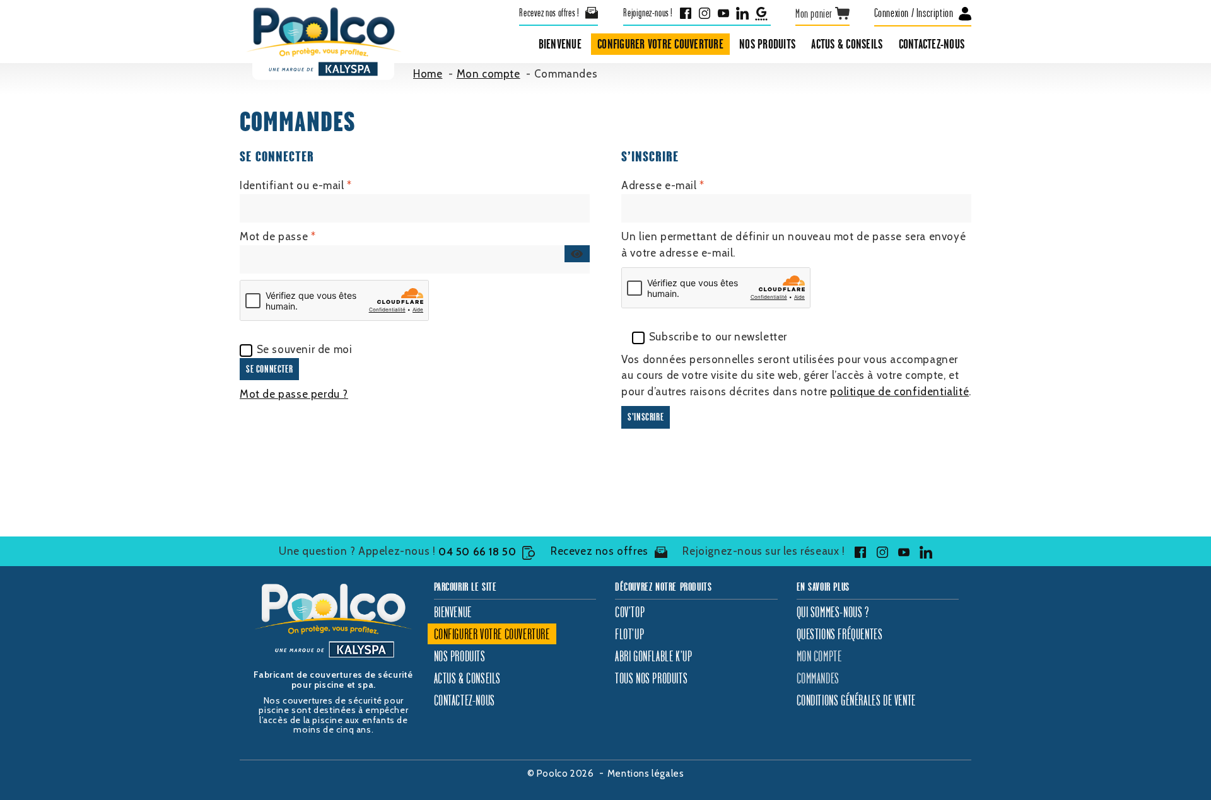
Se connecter (269, 369)
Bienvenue (560, 44)
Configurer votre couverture (660, 44)
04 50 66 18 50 (477, 551)
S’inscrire (646, 417)
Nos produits (767, 44)
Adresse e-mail (690, 185)
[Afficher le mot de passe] (577, 253)
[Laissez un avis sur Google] (761, 12)
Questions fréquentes (840, 633)
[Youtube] (723, 12)
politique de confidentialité (899, 391)
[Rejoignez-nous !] (857, 552)
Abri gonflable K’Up (653, 655)
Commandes (818, 678)
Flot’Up (629, 633)
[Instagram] (704, 12)
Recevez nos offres (599, 551)
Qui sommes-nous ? (833, 611)
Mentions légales (645, 773)
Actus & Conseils (846, 44)
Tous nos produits (651, 678)
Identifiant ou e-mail (323, 185)
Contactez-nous (932, 44)
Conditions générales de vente (856, 700)
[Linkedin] (742, 12)
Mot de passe (305, 236)
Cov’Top (630, 611)
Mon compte (819, 655)
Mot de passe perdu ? (294, 394)
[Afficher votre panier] (822, 13)
